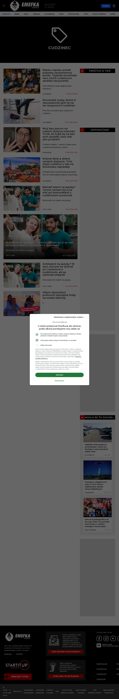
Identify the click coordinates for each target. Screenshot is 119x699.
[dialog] (59, 349)
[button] (59, 345)
